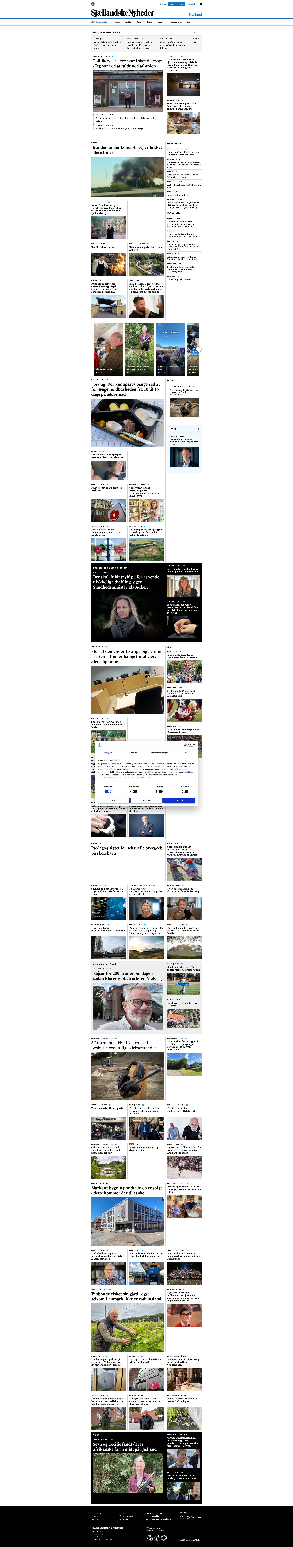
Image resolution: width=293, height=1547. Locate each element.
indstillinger (188, 772)
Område (128, 22)
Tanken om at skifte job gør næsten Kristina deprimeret (107, 456)
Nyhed (177, 56)
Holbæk (94, 143)
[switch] (133, 791)
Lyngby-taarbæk (173, 1356)
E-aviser (163, 4)
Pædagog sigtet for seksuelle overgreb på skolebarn (127, 850)
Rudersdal (133, 484)
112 (100, 143)
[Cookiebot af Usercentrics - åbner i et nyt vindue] (185, 745)
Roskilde (170, 159)
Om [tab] (185, 753)
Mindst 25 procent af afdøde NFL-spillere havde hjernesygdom (181, 269)
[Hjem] (93, 4)
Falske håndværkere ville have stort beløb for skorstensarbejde (146, 45)
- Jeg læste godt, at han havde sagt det (184, 1150)
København (171, 264)
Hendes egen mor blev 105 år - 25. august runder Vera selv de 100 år (184, 1189)
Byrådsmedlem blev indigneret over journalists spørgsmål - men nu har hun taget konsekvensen (183, 1296)
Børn (178, 885)
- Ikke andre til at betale (184, 930)
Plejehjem (106, 56)
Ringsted (96, 56)
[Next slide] (198, 349)
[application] (127, 177)
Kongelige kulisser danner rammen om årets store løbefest (183, 235)
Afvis (114, 800)
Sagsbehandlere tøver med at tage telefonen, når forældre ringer (107, 891)
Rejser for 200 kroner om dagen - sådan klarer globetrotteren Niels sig (127, 975)
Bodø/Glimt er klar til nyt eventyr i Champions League (184, 730)
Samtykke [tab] (108, 753)
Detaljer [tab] (133, 753)
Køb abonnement (177, 4)
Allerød (136, 39)
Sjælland (177, 39)
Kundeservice (97, 1513)
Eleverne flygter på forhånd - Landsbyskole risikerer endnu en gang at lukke (182, 106)
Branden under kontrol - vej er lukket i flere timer (126, 149)
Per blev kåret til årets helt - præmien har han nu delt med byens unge (183, 1256)
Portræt (105, 1439)
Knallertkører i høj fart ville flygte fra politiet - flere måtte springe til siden (114, 45)
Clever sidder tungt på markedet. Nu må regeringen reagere (184, 441)
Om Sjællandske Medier (155, 1513)
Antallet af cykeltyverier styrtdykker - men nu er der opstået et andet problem (181, 224)
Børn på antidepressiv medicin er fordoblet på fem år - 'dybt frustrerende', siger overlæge (183, 608)
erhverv (179, 181)
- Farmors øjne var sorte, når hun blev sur (106, 532)
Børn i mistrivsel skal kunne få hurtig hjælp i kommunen (182, 570)
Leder (182, 436)
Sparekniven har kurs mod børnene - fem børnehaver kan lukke (108, 724)
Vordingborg (172, 1250)
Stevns (94, 647)
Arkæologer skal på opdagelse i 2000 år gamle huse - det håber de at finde (146, 532)
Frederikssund (172, 1183)
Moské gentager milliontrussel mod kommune (108, 929)
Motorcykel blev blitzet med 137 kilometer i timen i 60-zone (183, 153)
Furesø (169, 56)
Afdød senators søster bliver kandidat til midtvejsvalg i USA (182, 258)
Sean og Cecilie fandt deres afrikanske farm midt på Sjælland (125, 1446)
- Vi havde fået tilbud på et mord (145, 1361)
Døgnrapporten (113, 39)
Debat (160, 22)
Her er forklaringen (182, 1400)
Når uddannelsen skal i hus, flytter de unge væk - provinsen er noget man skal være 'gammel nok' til (183, 1441)
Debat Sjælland (185, 386)
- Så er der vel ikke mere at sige (184, 164)
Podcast (106, 572)
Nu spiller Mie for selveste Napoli (183, 968)
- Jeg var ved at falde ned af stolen (127, 63)
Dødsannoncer (176, 22)
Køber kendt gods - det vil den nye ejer (145, 248)
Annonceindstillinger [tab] (159, 753)
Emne (139, 22)
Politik (104, 924)
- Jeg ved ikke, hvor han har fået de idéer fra (107, 1401)
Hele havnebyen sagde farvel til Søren (182, 1004)
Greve (102, 39)
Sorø (131, 280)
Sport (189, 22)
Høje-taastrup (173, 1395)
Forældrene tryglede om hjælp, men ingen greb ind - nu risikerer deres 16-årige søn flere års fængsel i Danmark (182, 65)
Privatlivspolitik (152, 1516)
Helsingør (171, 149)
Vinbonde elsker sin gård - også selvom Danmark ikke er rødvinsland (126, 1296)
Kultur (179, 276)
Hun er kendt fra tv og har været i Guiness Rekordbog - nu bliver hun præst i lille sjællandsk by (107, 209)
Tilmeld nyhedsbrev (127, 1516)
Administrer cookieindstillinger (158, 1519)
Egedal (170, 843)
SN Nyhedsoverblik (99, 22)
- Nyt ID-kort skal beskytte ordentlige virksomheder (184, 392)
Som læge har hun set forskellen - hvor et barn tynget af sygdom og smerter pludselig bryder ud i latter (183, 850)
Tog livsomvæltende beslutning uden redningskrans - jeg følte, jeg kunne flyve (145, 491)
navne (179, 199)
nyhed (178, 159)
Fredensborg (172, 231)
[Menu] (201, 4)
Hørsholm (171, 218)
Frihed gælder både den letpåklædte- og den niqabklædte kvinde (146, 287)
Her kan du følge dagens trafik (144, 1149)
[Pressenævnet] (156, 1536)
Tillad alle (179, 800)
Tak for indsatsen (144, 1111)
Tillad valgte (146, 800)
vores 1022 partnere (110, 764)
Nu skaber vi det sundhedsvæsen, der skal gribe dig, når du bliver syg (145, 891)
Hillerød (94, 451)
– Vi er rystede (146, 930)
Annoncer (96, 1519)
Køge (131, 1105)
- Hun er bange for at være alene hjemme (127, 656)
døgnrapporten (183, 149)
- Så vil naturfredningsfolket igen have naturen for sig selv (107, 1150)
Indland (185, 1356)
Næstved (170, 100)
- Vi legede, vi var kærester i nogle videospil (106, 1362)
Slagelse (94, 526)
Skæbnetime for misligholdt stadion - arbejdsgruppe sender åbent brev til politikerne (183, 1045)
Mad (105, 1289)
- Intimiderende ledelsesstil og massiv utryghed (107, 1256)
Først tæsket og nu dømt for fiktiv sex (106, 489)
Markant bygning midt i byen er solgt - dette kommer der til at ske (126, 1190)
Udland (170, 253)
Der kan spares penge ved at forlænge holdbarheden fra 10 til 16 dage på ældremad (125, 389)
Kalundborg (172, 1038)
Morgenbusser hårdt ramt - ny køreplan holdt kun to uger (146, 1255)
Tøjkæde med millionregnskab (108, 1108)
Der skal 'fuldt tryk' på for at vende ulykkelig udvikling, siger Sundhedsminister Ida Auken (126, 582)
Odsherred (95, 202)
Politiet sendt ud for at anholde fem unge (108, 808)
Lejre (93, 758)
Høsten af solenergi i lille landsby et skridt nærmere (182, 1477)
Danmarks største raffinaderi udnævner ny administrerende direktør (146, 808)
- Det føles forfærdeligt (184, 890)
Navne (104, 202)
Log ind (192, 4)
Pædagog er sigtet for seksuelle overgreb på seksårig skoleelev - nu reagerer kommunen (104, 287)
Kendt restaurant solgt (104, 247)
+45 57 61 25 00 (105, 1539)
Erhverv (150, 22)
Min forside (115, 22)
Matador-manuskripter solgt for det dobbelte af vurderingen (183, 1362)
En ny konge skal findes (179, 279)
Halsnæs (170, 1000)
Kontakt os (123, 1519)
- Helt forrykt (120, 128)
